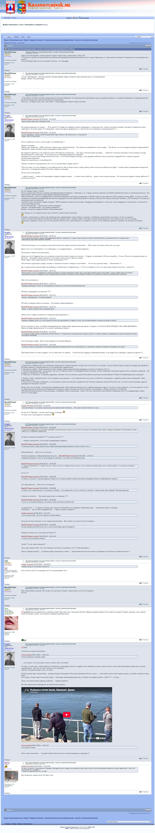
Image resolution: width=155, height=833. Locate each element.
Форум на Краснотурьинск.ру (13, 40)
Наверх (7, 70)
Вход (45, 25)
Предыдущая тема (135, 43)
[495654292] (23, 640)
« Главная (8, 823)
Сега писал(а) (26, 655)
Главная (9, 37)
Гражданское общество (36, 40)
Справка (16, 37)
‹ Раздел (14, 823)
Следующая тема (145, 43)
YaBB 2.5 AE (91, 827)
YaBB (66, 828)
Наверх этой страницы (24, 823)
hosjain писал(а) (27, 406)
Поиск (23, 37)
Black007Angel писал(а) (30, 119)
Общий (26, 40)
